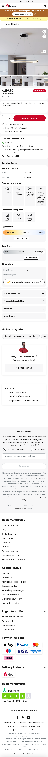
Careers (6, 598)
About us (6, 573)
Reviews (7, 308)
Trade (5, 590)
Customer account (11, 555)
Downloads (9, 316)
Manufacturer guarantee (14, 559)
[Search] (41, 6)
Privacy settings (10, 722)
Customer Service (13, 520)
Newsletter (7, 577)
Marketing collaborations (14, 581)
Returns (5, 546)
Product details (11, 293)
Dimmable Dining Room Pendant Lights (21, 336)
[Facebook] (19, 717)
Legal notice (8, 629)
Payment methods (11, 551)
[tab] (24, 540)
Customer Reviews (14, 684)
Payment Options (13, 638)
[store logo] (12, 6)
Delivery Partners (13, 667)
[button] (5, 81)
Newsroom (16, 598)
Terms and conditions (12, 616)
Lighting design (16, 590)
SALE (23, 14)
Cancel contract (10, 525)
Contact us (7, 538)
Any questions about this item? (26, 282)
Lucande (27, 172)
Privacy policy (8, 621)
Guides (17, 603)
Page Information (13, 611)
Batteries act (36, 726)
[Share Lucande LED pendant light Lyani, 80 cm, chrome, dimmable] (44, 36)
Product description (13, 301)
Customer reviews (11, 594)
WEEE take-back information (24, 730)
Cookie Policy (25, 726)
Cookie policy (8, 625)
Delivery (6, 542)
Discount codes (9, 586)
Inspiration (7, 603)
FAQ (4, 529)
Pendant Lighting (12, 24)
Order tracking (9, 534)
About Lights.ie (11, 568)
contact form (7, 497)
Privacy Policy (13, 726)
